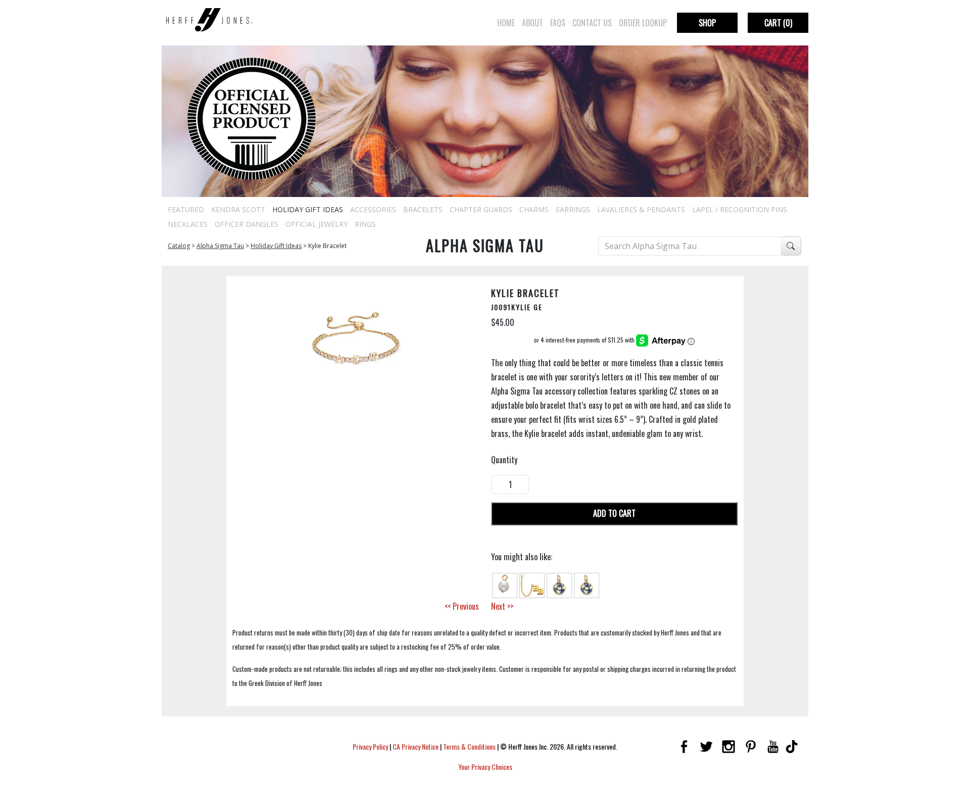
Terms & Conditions (469, 746)
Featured (186, 209)
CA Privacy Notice (416, 746)
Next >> (502, 606)
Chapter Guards (481, 209)
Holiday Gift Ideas (307, 209)
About (532, 23)
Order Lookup (643, 23)
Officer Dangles (246, 224)
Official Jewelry (316, 224)
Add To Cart (614, 513)
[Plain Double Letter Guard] (532, 584)
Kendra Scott (238, 209)
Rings (365, 224)
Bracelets (423, 209)
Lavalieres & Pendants (641, 209)
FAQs (557, 23)
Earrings (573, 209)
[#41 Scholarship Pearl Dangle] (505, 584)
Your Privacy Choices (485, 766)
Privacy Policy (370, 746)
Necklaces (188, 224)
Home (506, 23)
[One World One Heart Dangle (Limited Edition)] (559, 584)
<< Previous (462, 606)
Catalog (179, 245)
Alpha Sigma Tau (220, 245)
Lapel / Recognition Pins (739, 209)
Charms (534, 209)
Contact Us (592, 23)
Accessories (373, 209)
